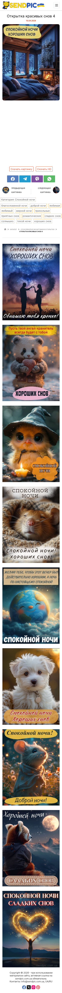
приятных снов (10, 215)
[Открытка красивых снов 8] (30, 605)
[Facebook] (13, 178)
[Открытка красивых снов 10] (30, 444)
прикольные (42, 210)
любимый (7, 210)
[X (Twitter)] (29, 987)
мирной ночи (24, 210)
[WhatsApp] (49, 178)
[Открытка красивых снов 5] (30, 848)
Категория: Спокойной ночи (18, 199)
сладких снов (53, 215)
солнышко (7, 221)
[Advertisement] (31, 134)
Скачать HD (44, 169)
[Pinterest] (38, 987)
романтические (32, 215)
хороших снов (42, 221)
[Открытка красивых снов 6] (30, 767)
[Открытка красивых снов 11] (30, 363)
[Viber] (37, 178)
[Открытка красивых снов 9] (30, 525)
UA (46, 981)
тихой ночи (24, 221)
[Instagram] (33, 987)
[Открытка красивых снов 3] (30, 929)
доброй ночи (38, 205)
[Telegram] (25, 178)
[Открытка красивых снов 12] (30, 282)
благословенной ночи (14, 205)
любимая (54, 205)
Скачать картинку (21, 169)
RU (50, 981)
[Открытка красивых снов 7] (30, 686)
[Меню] (57, 5)
